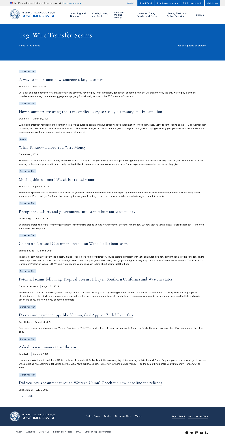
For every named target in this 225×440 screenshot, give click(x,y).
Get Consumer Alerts (192, 3)
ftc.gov (19, 432)
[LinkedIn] (196, 433)
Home (22, 45)
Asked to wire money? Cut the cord (49, 347)
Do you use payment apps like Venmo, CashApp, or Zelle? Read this (76, 314)
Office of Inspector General (98, 432)
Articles (107, 416)
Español (130, 3)
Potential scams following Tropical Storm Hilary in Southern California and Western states (95, 279)
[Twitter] (191, 433)
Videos (138, 416)
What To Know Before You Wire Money (52, 147)
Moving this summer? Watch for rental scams (57, 179)
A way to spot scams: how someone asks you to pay (61, 79)
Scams (200, 14)
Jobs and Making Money (118, 15)
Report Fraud (146, 3)
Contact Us (44, 432)
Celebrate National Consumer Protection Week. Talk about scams (74, 243)
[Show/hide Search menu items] (211, 15)
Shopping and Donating (77, 15)
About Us (30, 432)
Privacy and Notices (62, 432)
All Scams (35, 45)
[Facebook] (186, 433)
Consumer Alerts (123, 416)
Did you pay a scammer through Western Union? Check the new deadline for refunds (90, 382)
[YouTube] (201, 433)
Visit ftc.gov (212, 3)
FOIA (78, 432)
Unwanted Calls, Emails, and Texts (146, 15)
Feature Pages (93, 416)
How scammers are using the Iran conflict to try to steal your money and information (90, 111)
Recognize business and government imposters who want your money (77, 211)
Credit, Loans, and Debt (99, 15)
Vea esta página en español (191, 45)
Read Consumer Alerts (167, 3)
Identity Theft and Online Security (176, 15)
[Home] (36, 18)
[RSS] (206, 433)
